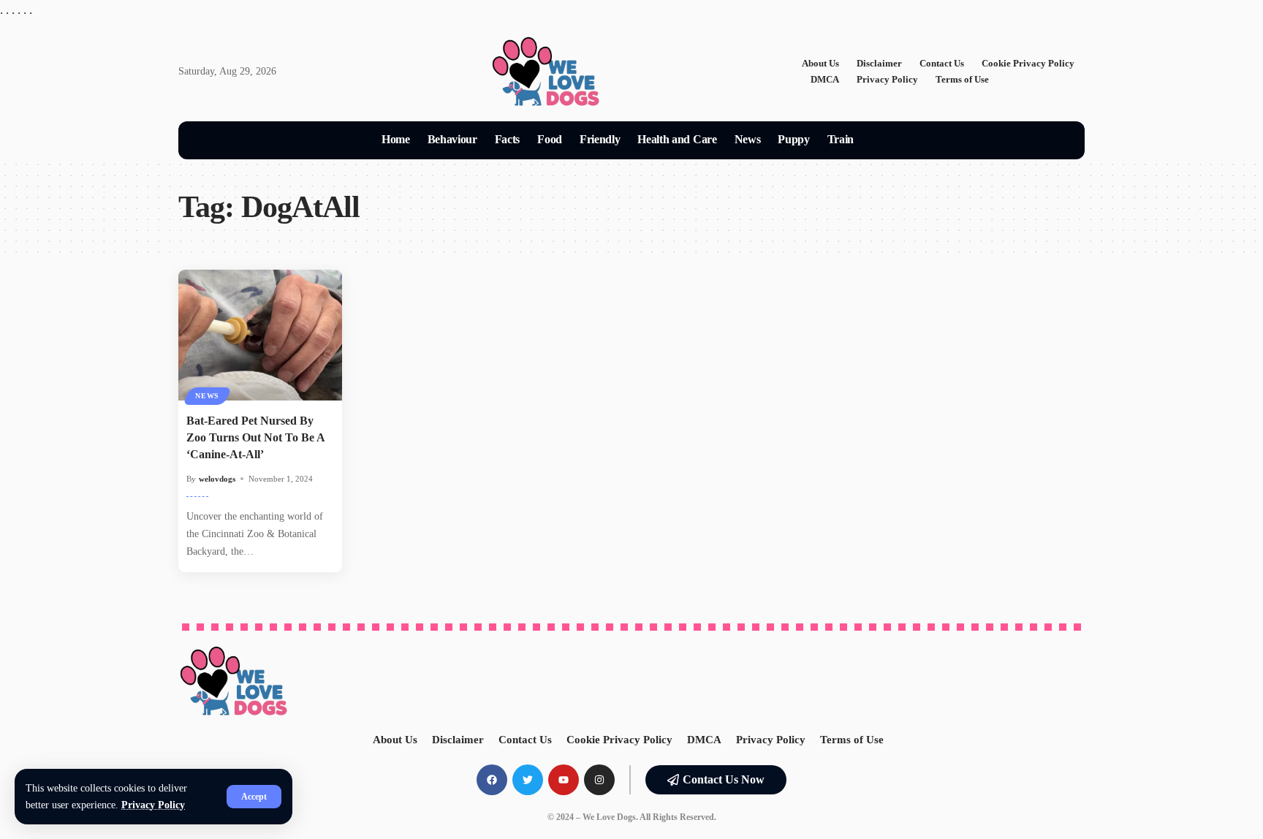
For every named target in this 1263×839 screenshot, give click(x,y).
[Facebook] (492, 779)
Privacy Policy (153, 805)
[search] (880, 140)
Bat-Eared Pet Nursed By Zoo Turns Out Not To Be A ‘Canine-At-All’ (255, 437)
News (207, 396)
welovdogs (217, 478)
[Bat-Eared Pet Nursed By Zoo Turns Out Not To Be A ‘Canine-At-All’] (260, 335)
